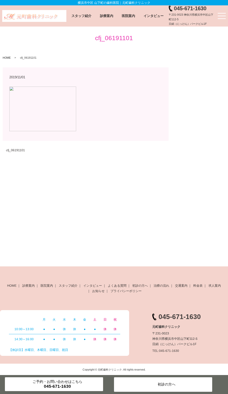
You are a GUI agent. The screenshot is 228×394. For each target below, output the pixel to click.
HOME (7, 57)
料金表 (198, 285)
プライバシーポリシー (126, 291)
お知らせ (98, 291)
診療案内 (106, 16)
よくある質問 (117, 285)
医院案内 (128, 16)
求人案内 (214, 285)
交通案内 (181, 285)
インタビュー (154, 16)
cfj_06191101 (15, 150)
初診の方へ (140, 285)
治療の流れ (161, 285)
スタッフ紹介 (81, 16)
